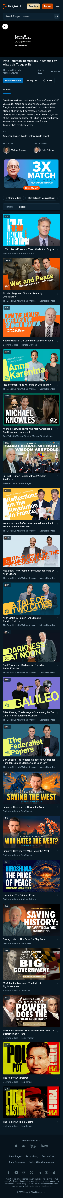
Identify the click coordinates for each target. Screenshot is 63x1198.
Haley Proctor (27, 1038)
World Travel (42, 136)
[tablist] (31, 91)
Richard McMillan (29, 345)
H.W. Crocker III (27, 253)
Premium (33, 6)
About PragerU (15, 1156)
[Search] (56, 16)
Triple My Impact (13, 80)
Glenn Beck (26, 943)
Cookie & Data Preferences (41, 1162)
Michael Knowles (19, 150)
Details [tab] (7, 89)
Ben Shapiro (26, 811)
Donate (47, 6)
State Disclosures (17, 1162)
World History (28, 136)
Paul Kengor (26, 1082)
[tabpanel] (31, 126)
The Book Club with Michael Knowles (12, 71)
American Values (11, 136)
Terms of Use (48, 1156)
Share (49, 80)
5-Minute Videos (13, 198)
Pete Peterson (48, 150)
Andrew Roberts (28, 899)
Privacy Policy (32, 1156)
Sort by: (9, 207)
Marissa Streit (38, 436)
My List (33, 80)
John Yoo (25, 990)
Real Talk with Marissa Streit (41, 198)
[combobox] (37, 206)
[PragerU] (12, 6)
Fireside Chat (9, 483)
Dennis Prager (24, 483)
